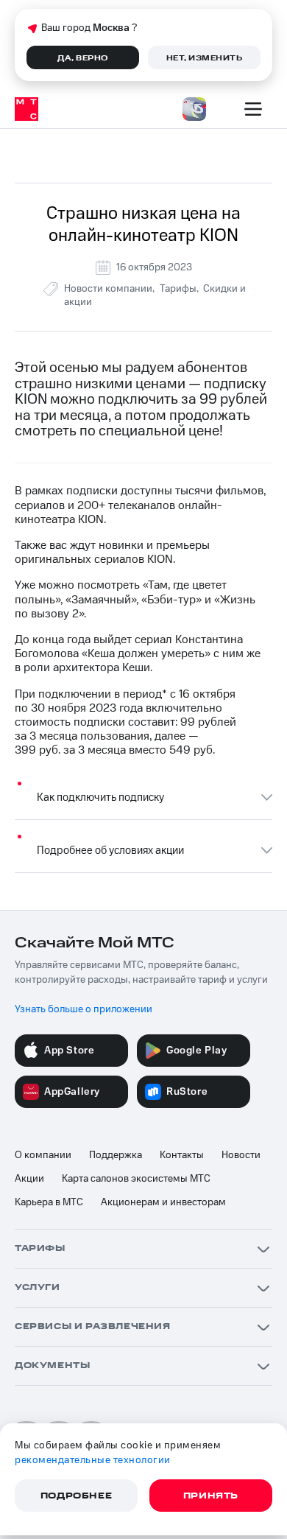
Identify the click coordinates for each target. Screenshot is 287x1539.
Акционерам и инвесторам (163, 1202)
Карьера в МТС (49, 1202)
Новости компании (108, 288)
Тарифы (178, 288)
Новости (241, 1155)
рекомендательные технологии (93, 1460)
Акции (29, 1178)
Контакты (182, 1155)
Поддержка (115, 1155)
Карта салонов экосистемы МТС (136, 1178)
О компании (43, 1155)
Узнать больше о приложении (83, 1009)
